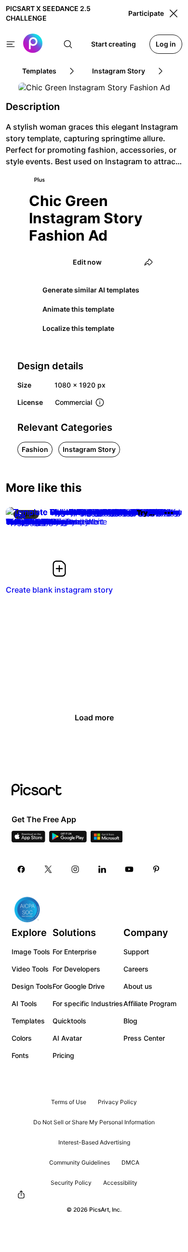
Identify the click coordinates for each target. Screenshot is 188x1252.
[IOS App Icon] (28, 839)
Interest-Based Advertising (94, 1142)
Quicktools (69, 1021)
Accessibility (120, 1182)
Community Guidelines (79, 1162)
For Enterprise (74, 952)
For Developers (76, 969)
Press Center (144, 1038)
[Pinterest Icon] (156, 869)
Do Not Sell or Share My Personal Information (94, 1122)
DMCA (130, 1162)
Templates (28, 1021)
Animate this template (78, 309)
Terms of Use (68, 1102)
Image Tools (31, 952)
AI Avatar (67, 1038)
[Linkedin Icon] (102, 869)
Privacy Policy (117, 1102)
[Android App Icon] (68, 839)
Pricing (63, 1055)
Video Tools (30, 969)
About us (137, 986)
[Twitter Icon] (48, 869)
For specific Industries (88, 1003)
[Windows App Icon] (106, 839)
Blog (130, 1021)
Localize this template (78, 328)
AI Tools (24, 1003)
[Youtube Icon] (129, 869)
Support (136, 952)
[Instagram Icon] (75, 869)
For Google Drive (79, 986)
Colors (22, 1038)
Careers (135, 969)
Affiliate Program (149, 1003)
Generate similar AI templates (90, 290)
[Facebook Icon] (21, 869)
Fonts (20, 1055)
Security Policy (71, 1182)
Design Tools (32, 986)
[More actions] (168, 513)
